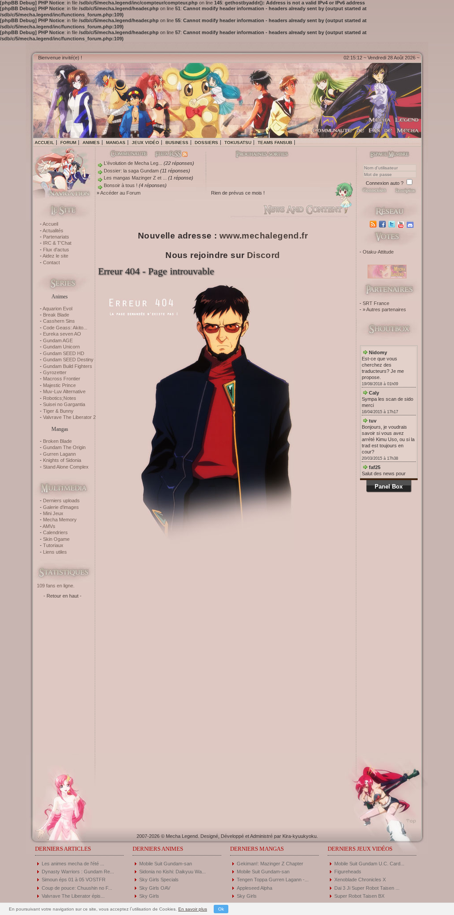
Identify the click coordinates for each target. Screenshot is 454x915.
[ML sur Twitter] (392, 224)
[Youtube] (402, 224)
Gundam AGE (58, 340)
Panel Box (389, 486)
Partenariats (56, 236)
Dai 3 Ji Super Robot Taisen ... (366, 888)
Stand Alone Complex (66, 466)
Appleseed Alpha (254, 888)
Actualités (53, 230)
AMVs (49, 526)
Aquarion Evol (57, 308)
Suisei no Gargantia (64, 404)
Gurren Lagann (59, 454)
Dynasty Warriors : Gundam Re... (78, 871)
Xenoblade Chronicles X (360, 879)
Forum (68, 142)
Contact (51, 262)
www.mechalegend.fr (263, 235)
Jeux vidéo (145, 142)
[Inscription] (405, 193)
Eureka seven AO (62, 333)
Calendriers (55, 532)
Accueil (44, 142)
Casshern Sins (59, 321)
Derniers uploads (61, 500)
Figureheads (347, 871)
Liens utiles (55, 552)
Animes (91, 142)
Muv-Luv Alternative (64, 391)
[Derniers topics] (254, 154)
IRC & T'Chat (57, 243)
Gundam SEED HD (63, 353)
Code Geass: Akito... (65, 327)
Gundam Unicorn (61, 346)
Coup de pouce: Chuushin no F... (77, 888)
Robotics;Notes (59, 398)
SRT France (376, 303)
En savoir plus (192, 909)
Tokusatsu (237, 142)
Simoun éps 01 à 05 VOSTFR (74, 879)
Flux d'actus (56, 249)
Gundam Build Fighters (67, 366)
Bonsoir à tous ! (120, 185)
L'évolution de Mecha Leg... (133, 163)
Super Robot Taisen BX (359, 896)
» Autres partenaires (384, 309)
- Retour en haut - (62, 595)
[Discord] (411, 224)
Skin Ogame (56, 539)
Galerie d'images (61, 507)
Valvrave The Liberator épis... (73, 896)
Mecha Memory (60, 519)
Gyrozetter (55, 372)
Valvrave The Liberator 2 (69, 417)
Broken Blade (57, 441)
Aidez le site (55, 255)
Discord (263, 255)
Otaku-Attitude (378, 251)
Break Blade (56, 314)
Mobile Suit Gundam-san (165, 863)
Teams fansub (275, 142)
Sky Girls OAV (154, 888)
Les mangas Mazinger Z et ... (135, 177)
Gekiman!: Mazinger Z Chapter (270, 863)
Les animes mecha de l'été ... (73, 863)
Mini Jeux (53, 513)
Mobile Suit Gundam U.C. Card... (369, 863)
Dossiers (206, 142)
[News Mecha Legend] (374, 224)
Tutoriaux (53, 545)
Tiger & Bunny (58, 411)
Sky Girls (149, 896)
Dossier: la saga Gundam (131, 170)
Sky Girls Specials (159, 879)
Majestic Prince (59, 385)
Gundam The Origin (64, 447)
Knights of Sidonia (62, 460)
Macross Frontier (61, 378)
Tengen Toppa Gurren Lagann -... (273, 879)
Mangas (115, 142)
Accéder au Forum (120, 193)
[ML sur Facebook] (383, 224)
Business (176, 142)
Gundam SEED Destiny (68, 359)
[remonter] (408, 818)
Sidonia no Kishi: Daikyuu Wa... (172, 871)
